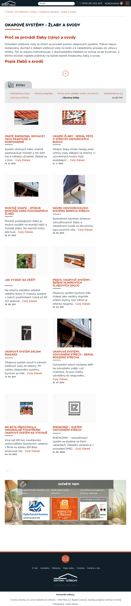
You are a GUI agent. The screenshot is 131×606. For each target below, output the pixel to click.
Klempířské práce (20, 94)
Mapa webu (68, 568)
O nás (35, 568)
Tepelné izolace (79, 600)
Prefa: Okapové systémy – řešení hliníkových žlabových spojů (72, 283)
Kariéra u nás (93, 568)
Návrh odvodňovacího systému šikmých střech (71, 209)
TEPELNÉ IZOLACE (91, 3)
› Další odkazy (71, 604)
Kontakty (44, 568)
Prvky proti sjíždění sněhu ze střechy (78, 94)
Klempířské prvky (113, 94)
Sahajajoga (58, 604)
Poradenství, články (26, 12)
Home (9, 12)
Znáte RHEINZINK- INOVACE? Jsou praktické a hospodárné (25, 139)
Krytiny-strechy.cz (19, 600)
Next (111, 511)
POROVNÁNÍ (113, 4)
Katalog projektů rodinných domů (104, 600)
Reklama (56, 568)
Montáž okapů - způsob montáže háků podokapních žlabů (26, 211)
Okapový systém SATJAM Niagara (23, 353)
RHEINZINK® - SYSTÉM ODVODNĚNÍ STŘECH (67, 428)
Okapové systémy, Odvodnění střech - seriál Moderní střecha (73, 354)
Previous (21, 511)
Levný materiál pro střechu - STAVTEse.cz (50, 600)
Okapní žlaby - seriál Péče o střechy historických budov (73, 139)
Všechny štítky (71, 98)
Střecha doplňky (44, 94)
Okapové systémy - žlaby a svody (57, 12)
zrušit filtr (117, 98)
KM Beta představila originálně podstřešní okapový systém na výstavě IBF (26, 430)
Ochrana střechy (19, 98)
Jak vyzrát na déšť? (20, 280)
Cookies (81, 568)
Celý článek (22, 160)
